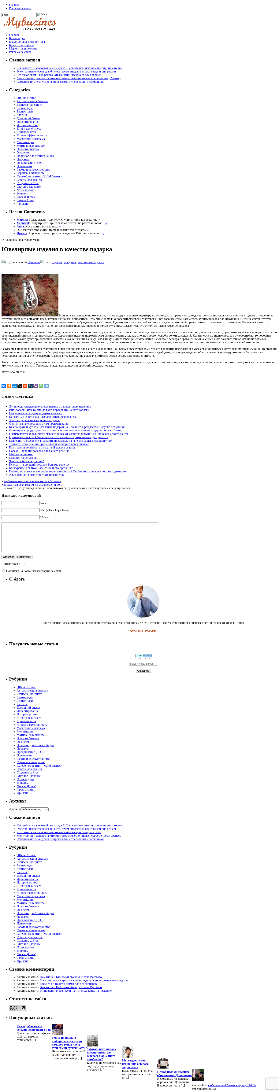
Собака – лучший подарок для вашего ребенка (39, 450)
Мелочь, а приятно (21, 454)
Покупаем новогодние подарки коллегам (35, 413)
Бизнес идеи (25, 108)
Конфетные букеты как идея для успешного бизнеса (42, 416)
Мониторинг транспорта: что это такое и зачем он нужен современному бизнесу (69, 78)
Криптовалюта (26, 132)
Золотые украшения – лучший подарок (34, 420)
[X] (19, 386)
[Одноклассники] (9, 386)
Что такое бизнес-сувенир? (26, 461)
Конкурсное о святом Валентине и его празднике (41, 468)
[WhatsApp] (41, 386)
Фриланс (22, 203)
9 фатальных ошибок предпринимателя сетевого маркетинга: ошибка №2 (101, 1054)
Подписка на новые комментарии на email (33, 571)
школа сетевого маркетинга (27, 41)
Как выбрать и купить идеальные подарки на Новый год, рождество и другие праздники (67, 427)
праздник (70, 262)
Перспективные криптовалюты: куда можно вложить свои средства (84, 980)
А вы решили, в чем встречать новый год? (36, 474)
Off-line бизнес (26, 97)
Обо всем (23, 152)
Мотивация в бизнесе (31, 145)
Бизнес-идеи (17, 38)
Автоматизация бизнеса (32, 101)
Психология (24, 166)
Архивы (14, 809)
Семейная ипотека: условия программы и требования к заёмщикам (60, 81)
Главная (14, 4)
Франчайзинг (25, 200)
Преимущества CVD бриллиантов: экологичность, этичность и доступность (58, 437)
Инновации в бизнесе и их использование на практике (76, 990)
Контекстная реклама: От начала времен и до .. (32, 484)
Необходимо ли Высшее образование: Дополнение (174, 1073)
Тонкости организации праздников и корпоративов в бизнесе (49, 444)
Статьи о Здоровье (29, 186)
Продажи (23, 159)
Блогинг (22, 114)
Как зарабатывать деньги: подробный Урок (34, 1028)
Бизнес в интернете (21, 45)
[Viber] (35, 386)
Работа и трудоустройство (33, 169)
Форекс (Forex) (26, 196)
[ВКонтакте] (4, 386)
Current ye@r (11, 563)
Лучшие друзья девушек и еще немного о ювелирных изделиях (50, 406)
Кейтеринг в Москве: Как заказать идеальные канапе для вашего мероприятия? (60, 440)
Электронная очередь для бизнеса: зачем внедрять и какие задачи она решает (66, 71)
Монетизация (25, 142)
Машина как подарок (23, 457)
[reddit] (25, 386)
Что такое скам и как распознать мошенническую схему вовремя (59, 74)
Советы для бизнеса (30, 179)
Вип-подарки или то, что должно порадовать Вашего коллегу (49, 409)
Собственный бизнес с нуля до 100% (232, 1085)
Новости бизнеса (28, 149)
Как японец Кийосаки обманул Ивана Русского (71, 977)
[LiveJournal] (30, 386)
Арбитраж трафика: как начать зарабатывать (32, 481)
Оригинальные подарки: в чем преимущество (39, 423)
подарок (57, 262)
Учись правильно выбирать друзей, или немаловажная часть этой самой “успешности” (69, 1043)
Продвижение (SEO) (30, 162)
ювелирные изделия (91, 262)
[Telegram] (46, 386)
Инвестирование (28, 121)
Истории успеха (27, 125)
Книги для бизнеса (29, 128)
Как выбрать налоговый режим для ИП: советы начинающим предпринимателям (69, 68)
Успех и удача (25, 190)
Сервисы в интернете (31, 173)
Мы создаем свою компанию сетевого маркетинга (135, 1064)
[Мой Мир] (14, 386)
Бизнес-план (25, 111)
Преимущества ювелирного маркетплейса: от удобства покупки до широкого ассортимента (68, 433)
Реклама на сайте (20, 8)
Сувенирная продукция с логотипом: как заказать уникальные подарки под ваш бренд (65, 430)
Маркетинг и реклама (23, 48)
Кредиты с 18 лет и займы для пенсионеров (68, 983)
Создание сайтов (28, 183)
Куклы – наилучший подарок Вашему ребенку (39, 464)
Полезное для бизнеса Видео (35, 155)
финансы (22, 193)
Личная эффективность (32, 135)
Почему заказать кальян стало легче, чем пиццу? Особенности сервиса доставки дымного (67, 471)
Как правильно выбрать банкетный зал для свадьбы (42, 447)
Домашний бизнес (28, 118)
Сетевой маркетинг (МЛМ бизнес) (39, 176)
